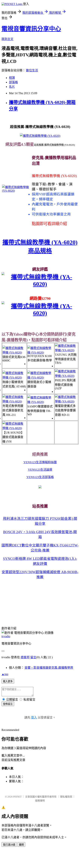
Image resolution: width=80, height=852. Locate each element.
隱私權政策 (66, 796)
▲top (4, 674)
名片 (12, 86)
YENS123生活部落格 (40, 477)
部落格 (13, 82)
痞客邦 (25, 657)
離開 (21, 844)
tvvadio (5, 636)
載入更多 (8, 681)
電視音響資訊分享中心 (31, 28)
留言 (33, 657)
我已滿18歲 (9, 844)
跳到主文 (7, 39)
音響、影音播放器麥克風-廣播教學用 (49, 667)
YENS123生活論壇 (40, 469)
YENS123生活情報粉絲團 (40, 462)
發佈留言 (8, 704)
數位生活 (32, 70)
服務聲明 (40, 800)
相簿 (12, 77)
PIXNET (17, 796)
